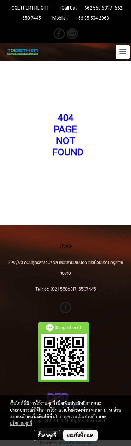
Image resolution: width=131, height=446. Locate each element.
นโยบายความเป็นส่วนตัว (75, 416)
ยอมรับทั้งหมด (80, 435)
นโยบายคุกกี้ (21, 423)
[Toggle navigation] (123, 52)
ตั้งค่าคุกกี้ (47, 435)
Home (65, 246)
